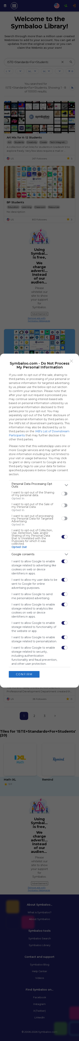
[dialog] (39, 521)
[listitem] (39, 485)
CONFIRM (24, 674)
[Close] (71, 361)
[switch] (64, 494)
